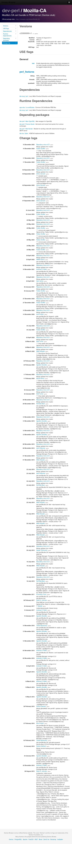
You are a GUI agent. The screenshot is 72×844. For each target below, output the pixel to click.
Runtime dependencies (7, 35)
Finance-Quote (30, 124)
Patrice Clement (41, 706)
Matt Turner (39, 341)
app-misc (22, 107)
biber (26, 133)
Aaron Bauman (40, 448)
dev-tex (22, 133)
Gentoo (11, 839)
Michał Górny (40, 378)
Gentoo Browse (8, 2)
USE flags (6, 28)
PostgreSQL (18, 839)
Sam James (39, 281)
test (33, 63)
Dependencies (7, 31)
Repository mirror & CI (43, 144)
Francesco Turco (41, 594)
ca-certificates (30, 107)
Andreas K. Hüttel (41, 269)
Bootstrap (53, 839)
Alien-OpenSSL (30, 121)
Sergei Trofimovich (41, 550)
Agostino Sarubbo (41, 365)
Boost (40, 839)
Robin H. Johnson (41, 600)
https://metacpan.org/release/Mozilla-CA (28, 19)
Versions (5, 26)
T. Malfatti (39, 606)
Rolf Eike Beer (40, 404)
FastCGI (30, 839)
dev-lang (22, 96)
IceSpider (60, 839)
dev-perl (11, 10)
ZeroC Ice (46, 839)
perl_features (27, 71)
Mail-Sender (29, 129)
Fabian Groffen (40, 148)
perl (27, 96)
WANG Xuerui (40, 259)
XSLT (36, 839)
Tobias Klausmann (41, 625)
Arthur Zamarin (40, 174)
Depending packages (6, 39)
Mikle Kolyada (40, 351)
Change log (6, 43)
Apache (25, 839)
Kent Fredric (40, 314)
